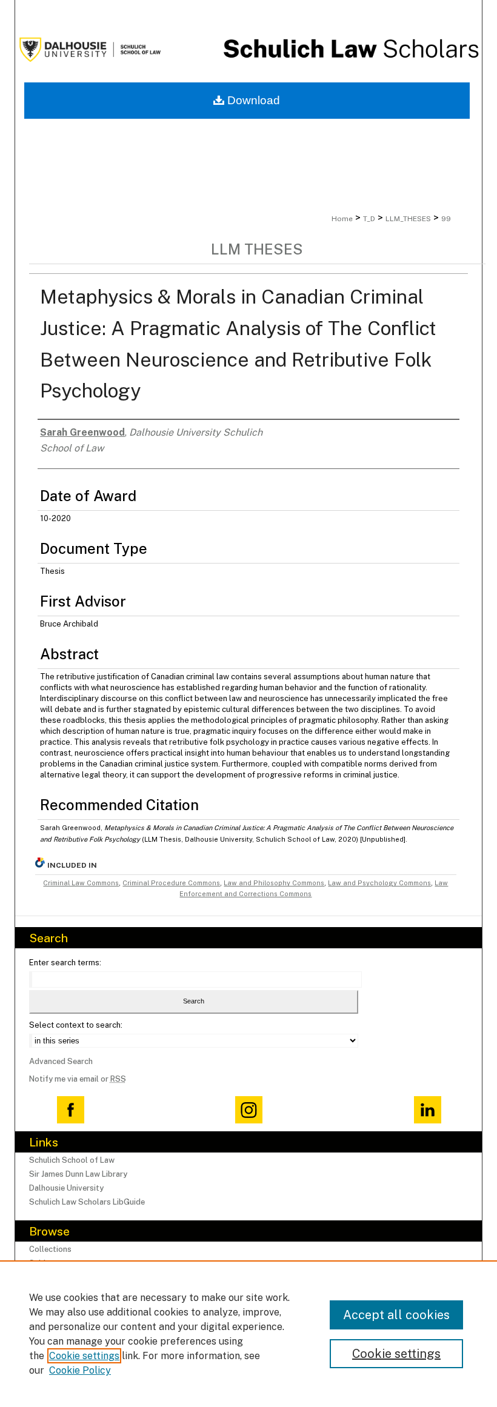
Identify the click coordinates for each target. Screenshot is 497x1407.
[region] (248, 1333)
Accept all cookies (396, 1315)
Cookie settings (84, 1356)
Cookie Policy (80, 1370)
